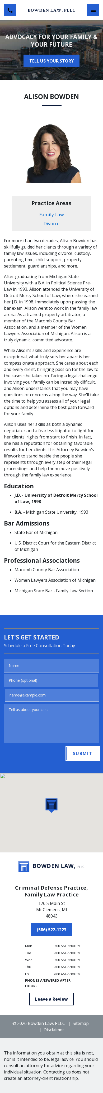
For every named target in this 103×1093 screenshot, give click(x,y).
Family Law (51, 214)
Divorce (51, 223)
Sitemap (81, 1023)
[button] (52, 805)
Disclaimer (54, 1030)
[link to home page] (51, 10)
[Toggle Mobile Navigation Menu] (93, 10)
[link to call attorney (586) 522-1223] (10, 10)
